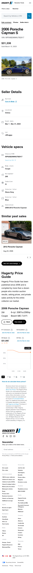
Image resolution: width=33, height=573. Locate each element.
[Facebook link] (3, 436)
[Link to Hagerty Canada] (7, 555)
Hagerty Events (22, 498)
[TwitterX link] (7, 436)
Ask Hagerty (21, 472)
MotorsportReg (6, 547)
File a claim (5, 470)
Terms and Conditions (16, 455)
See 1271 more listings (10, 263)
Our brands (21, 525)
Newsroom (21, 530)
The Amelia (21, 500)
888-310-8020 (21, 491)
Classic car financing (7, 498)
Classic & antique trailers (8, 484)
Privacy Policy (5, 455)
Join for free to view (8, 332)
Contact (20, 532)
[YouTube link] (14, 436)
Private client (5, 493)
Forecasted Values (18, 398)
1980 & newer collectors (8, 477)
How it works (5, 523)
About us (20, 520)
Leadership (21, 523)
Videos (4, 530)
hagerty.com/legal (13, 404)
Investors (20, 535)
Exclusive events (22, 482)
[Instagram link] (10, 436)
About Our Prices (11, 389)
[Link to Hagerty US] (3, 555)
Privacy (20, 546)
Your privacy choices (11, 562)
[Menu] (30, 3)
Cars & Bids (9, 102)
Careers (20, 527)
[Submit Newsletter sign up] (29, 449)
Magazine (20, 479)
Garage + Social (6, 542)
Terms (19, 549)
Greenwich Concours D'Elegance (23, 506)
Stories (4, 533)
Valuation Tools (19, 3)
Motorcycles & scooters (8, 486)
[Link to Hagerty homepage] (11, 431)
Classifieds (5, 519)
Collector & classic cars (8, 479)
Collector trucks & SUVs (8, 481)
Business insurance (7, 496)
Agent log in (5, 510)
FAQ (19, 544)
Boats (3, 491)
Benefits (20, 475)
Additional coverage (7, 500)
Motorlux (20, 509)
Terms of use (18, 565)
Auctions (4, 516)
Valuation (20, 470)
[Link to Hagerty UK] (10, 555)
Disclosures (5, 565)
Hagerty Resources (7, 544)
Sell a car (4, 521)
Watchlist (15, 8)
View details (18, 322)
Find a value (5, 8)
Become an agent (6, 507)
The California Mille (23, 502)
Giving (19, 537)
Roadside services (23, 488)
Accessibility (20, 562)
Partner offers (21, 477)
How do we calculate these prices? (14, 381)
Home (19, 518)
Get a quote (5, 467)
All (3, 535)
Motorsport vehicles (7, 488)
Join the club (21, 467)
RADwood (20, 511)
